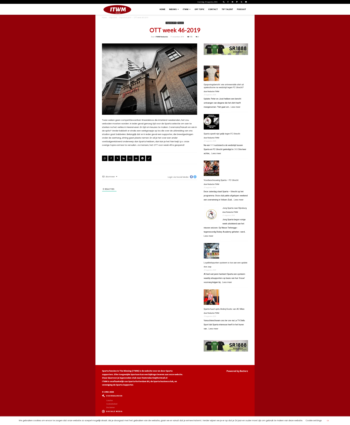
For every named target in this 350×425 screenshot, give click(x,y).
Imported (113, 17)
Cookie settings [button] (314, 420)
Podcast (241, 9)
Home (162, 9)
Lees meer (235, 107)
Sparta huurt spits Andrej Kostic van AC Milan (224, 309)
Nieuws (173, 9)
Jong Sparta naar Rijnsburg (234, 208)
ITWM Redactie (161, 37)
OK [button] (328, 421)
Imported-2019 (125, 17)
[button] (224, 2)
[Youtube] (246, 2)
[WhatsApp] (104, 158)
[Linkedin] (123, 158)
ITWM (185, 9)
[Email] (130, 158)
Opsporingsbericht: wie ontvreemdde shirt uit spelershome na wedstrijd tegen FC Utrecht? (224, 86)
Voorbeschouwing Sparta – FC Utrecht (221, 180)
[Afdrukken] (136, 158)
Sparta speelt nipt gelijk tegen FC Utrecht (222, 134)
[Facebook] (228, 2)
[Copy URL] (148, 158)
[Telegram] (142, 158)
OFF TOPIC (199, 9)
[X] (241, 2)
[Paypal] (237, 2)
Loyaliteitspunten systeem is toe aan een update (225, 262)
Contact (213, 9)
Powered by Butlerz (237, 371)
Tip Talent (227, 9)
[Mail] (232, 2)
